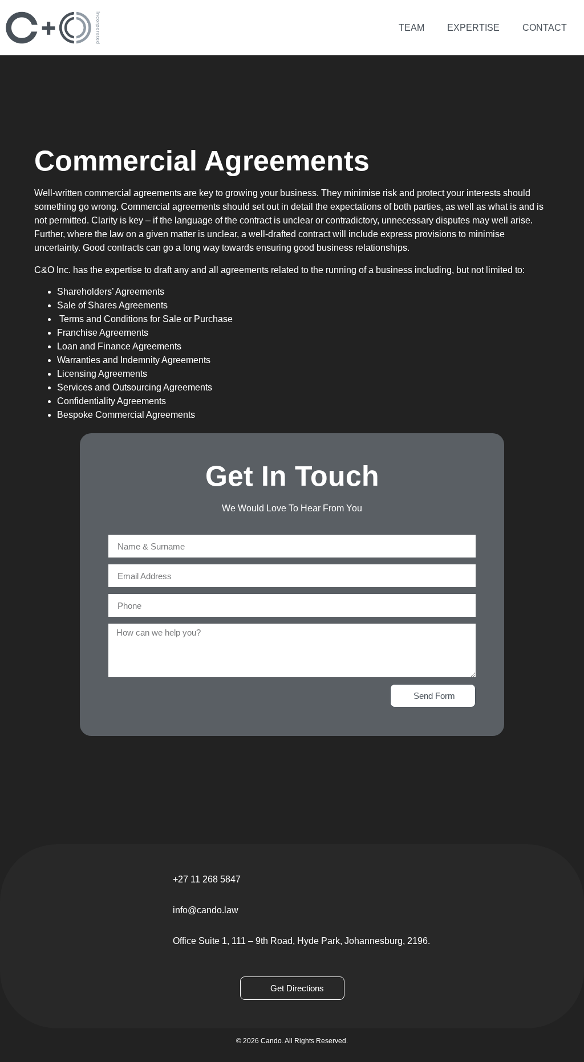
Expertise (473, 27)
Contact (544, 27)
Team (411, 27)
